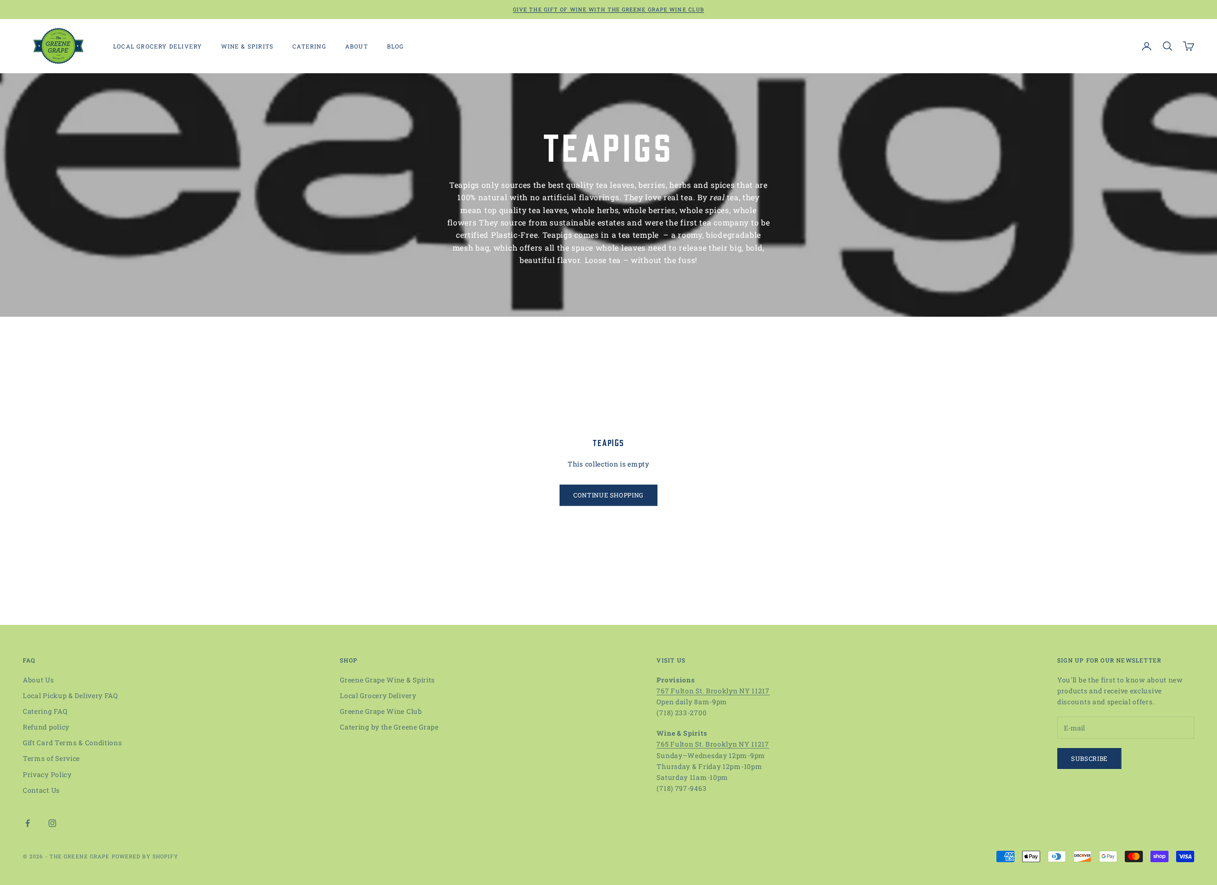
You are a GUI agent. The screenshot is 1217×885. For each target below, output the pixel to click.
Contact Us (41, 790)
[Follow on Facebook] (27, 823)
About (356, 46)
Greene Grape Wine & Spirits (387, 679)
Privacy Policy (47, 774)
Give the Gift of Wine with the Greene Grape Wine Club (608, 9)
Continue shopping (608, 495)
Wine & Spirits (247, 46)
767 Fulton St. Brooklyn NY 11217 (713, 690)
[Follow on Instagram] (52, 823)
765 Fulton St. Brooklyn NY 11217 (713, 744)
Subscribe (1089, 758)
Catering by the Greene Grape (389, 726)
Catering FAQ (45, 711)
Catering (309, 46)
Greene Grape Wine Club (381, 711)
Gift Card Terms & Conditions (72, 742)
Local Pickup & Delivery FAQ (70, 695)
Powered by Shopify (145, 856)
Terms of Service (51, 758)
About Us (38, 679)
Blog (395, 46)
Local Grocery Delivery (157, 46)
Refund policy (46, 726)
